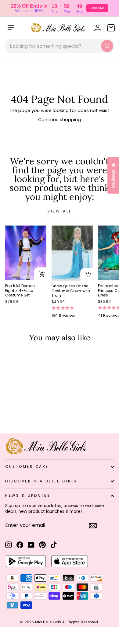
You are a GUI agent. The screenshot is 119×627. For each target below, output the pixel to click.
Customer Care (27, 466)
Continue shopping (59, 120)
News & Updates (27, 495)
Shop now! (97, 7)
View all (59, 211)
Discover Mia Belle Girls (41, 481)
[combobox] (59, 46)
